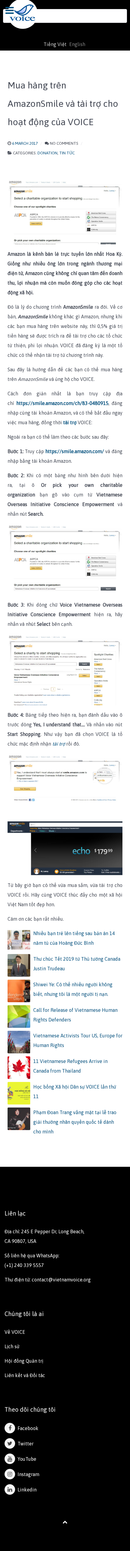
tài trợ (70, 422)
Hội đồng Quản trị (24, 1361)
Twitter (24, 1443)
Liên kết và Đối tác (25, 1375)
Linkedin (26, 1489)
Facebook (26, 1428)
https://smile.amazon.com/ (74, 451)
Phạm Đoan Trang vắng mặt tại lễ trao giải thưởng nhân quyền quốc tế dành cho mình (74, 1122)
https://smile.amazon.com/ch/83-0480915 (62, 403)
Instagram (27, 1474)
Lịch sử (12, 1346)
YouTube (25, 1459)
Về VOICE (15, 1332)
